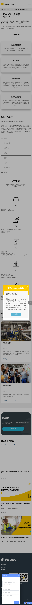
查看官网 (16, 314)
